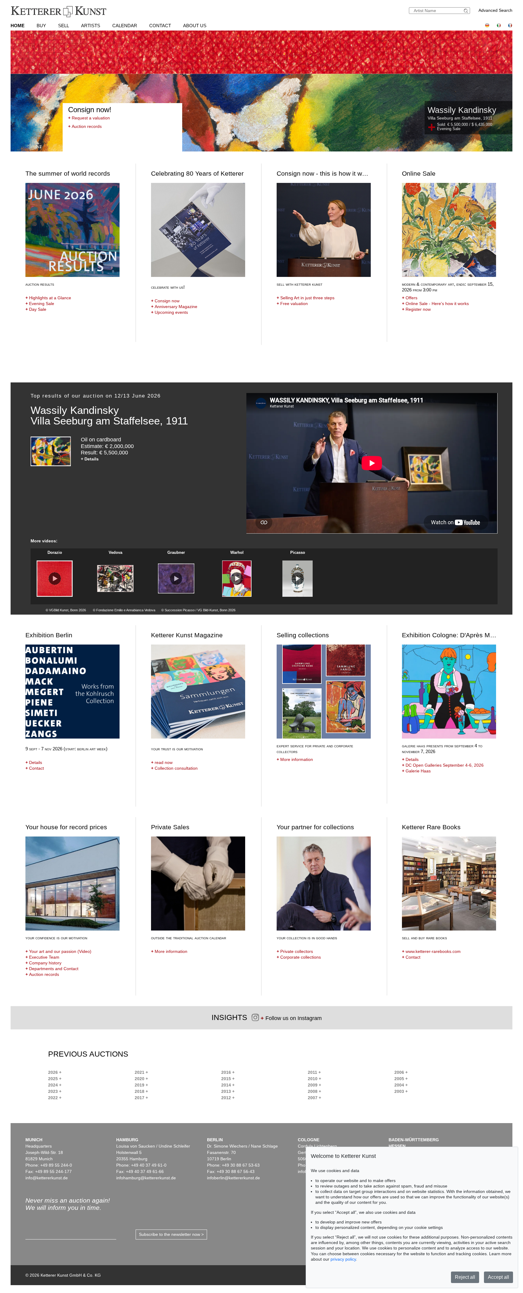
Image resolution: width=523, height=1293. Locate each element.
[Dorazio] (55, 578)
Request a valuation (89, 117)
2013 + (228, 1091)
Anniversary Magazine (174, 306)
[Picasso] (297, 578)
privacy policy (343, 1259)
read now (162, 762)
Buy (41, 25)
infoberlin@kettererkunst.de (233, 1177)
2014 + (228, 1085)
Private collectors (295, 951)
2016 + (228, 1072)
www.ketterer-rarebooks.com (431, 951)
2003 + (401, 1091)
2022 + (54, 1097)
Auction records (85, 126)
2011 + (314, 1072)
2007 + (314, 1097)
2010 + (314, 1078)
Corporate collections (299, 957)
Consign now (165, 300)
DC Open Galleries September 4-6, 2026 (443, 765)
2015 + (228, 1078)
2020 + (141, 1078)
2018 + (141, 1091)
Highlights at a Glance (48, 297)
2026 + (54, 1072)
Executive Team (42, 957)
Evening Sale (39, 303)
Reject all (465, 1277)
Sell (63, 25)
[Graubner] (176, 578)
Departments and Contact (51, 968)
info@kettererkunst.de (46, 1177)
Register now (416, 309)
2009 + (314, 1085)
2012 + (228, 1097)
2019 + (141, 1085)
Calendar (124, 25)
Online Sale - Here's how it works (435, 303)
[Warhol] (237, 578)
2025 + (54, 1078)
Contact (160, 25)
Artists (90, 25)
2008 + (314, 1091)
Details (33, 762)
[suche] (466, 10)
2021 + (141, 1072)
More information (295, 759)
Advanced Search (495, 10)
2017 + (141, 1097)
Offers (409, 297)
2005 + (401, 1078)
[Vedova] (115, 578)
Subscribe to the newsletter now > (171, 1234)
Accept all (498, 1277)
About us (194, 25)
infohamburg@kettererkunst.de (146, 1177)
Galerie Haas (416, 770)
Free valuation (292, 303)
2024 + (54, 1085)
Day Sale (35, 309)
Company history (43, 962)
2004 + (401, 1085)
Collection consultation (174, 768)
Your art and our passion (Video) (58, 951)
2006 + (401, 1072)
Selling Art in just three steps (305, 297)
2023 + (54, 1091)
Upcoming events (169, 312)
